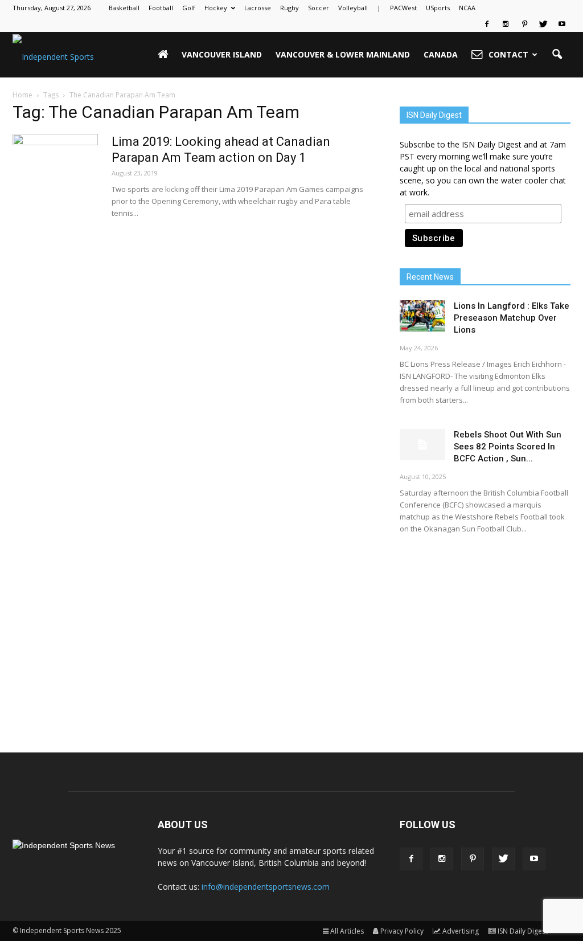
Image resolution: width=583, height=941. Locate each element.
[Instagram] (505, 24)
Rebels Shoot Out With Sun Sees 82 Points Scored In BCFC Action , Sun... (507, 446)
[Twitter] (543, 24)
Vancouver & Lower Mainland (343, 54)
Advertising (460, 931)
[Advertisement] (485, 633)
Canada (441, 54)
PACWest (403, 7)
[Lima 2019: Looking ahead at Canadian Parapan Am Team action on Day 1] (55, 176)
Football (161, 7)
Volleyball (353, 7)
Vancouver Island (222, 54)
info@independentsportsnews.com (266, 886)
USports (438, 7)
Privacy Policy (402, 931)
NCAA (467, 7)
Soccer (318, 7)
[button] (556, 54)
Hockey (215, 7)
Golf (188, 7)
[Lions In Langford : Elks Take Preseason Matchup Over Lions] (422, 316)
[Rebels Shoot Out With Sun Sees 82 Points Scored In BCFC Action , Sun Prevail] (422, 444)
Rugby (289, 7)
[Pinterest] (524, 24)
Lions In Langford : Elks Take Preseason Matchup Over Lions (511, 318)
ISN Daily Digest (523, 931)
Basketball (124, 7)
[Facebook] (486, 24)
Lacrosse (257, 7)
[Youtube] (561, 24)
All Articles (347, 931)
